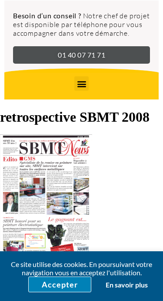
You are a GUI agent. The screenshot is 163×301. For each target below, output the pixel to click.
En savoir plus (127, 284)
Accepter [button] (60, 284)
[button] (81, 83)
